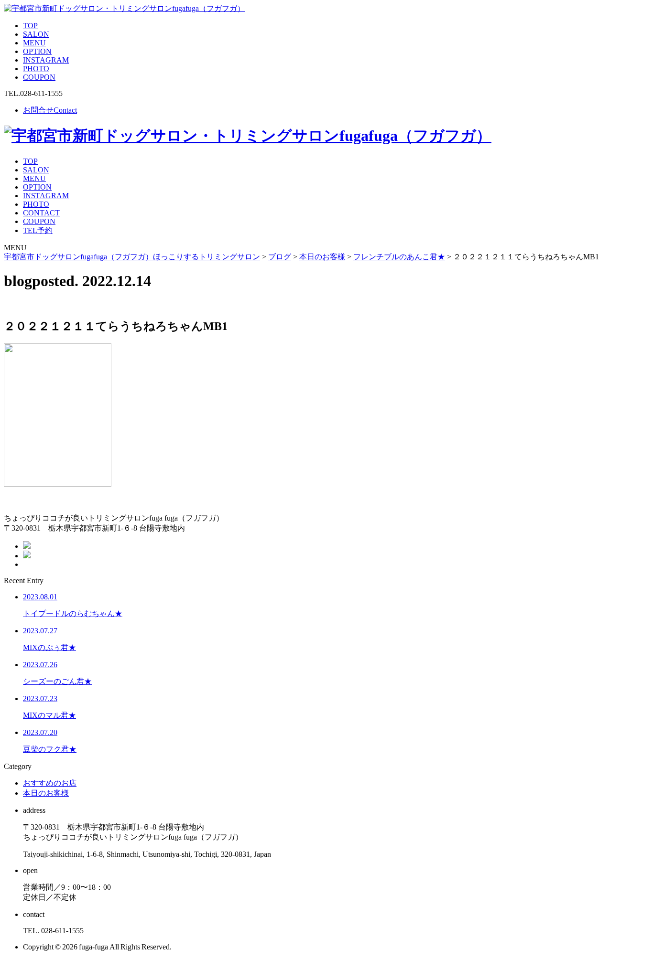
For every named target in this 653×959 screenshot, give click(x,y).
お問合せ (50, 110)
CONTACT (41, 213)
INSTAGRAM (46, 60)
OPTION (37, 51)
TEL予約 (38, 230)
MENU (34, 43)
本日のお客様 (46, 793)
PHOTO (36, 68)
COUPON (39, 77)
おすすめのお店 (49, 783)
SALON (36, 34)
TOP (30, 25)
